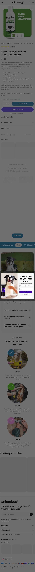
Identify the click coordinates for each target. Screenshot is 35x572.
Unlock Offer (25, 291)
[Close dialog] (33, 274)
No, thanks (26, 296)
